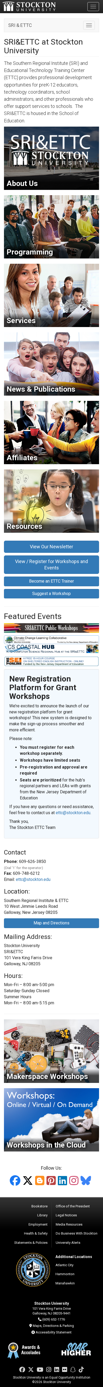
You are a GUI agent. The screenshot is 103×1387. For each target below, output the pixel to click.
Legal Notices (66, 1215)
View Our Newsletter (51, 546)
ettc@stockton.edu (73, 812)
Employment (38, 1224)
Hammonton (64, 1274)
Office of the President (73, 1206)
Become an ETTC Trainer (51, 581)
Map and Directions (51, 922)
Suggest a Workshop (51, 593)
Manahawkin (65, 1283)
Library (42, 1215)
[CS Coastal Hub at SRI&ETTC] (51, 649)
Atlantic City (64, 1265)
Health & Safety (36, 1233)
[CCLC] (51, 639)
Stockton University (29, 6)
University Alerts (68, 1243)
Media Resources (69, 1224)
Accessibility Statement (54, 1332)
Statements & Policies (31, 1243)
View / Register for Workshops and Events (51, 564)
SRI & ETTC (20, 25)
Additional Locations (73, 1257)
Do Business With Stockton (76, 1233)
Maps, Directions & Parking (53, 1326)
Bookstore (39, 1206)
